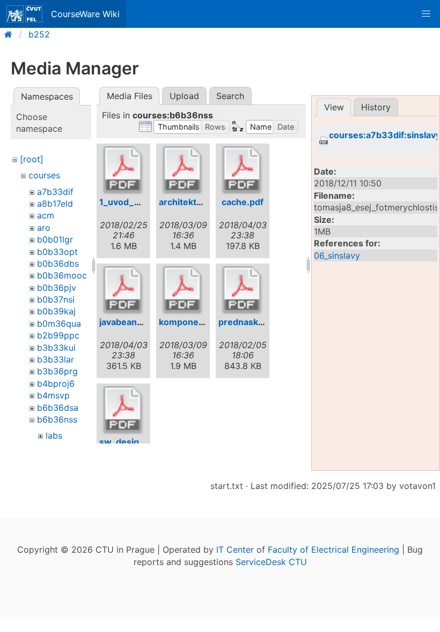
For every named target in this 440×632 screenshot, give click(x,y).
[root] (31, 159)
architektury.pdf (192, 202)
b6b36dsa (57, 407)
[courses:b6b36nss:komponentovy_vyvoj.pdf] (183, 290)
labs (54, 435)
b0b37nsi (56, 299)
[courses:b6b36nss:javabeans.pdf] (123, 290)
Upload (184, 96)
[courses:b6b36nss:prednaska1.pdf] (242, 290)
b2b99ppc (58, 335)
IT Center (235, 549)
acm (45, 215)
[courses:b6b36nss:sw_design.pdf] (123, 410)
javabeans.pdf (128, 322)
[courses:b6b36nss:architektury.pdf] (183, 170)
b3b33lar (55, 359)
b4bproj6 (56, 383)
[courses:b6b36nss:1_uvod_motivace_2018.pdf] (123, 170)
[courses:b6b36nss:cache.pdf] (242, 170)
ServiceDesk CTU (271, 561)
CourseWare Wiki (85, 14)
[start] (11, 34)
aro (43, 227)
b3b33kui (56, 347)
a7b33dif (55, 191)
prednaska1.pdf (250, 322)
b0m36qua (59, 323)
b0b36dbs (58, 263)
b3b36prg (57, 371)
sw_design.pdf (130, 442)
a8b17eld (55, 203)
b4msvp (53, 395)
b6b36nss (57, 419)
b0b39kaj (56, 311)
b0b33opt (57, 251)
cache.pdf (242, 202)
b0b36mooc (62, 275)
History (376, 107)
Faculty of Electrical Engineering (333, 549)
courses (44, 175)
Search (230, 96)
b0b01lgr (55, 239)
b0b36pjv (56, 287)
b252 (39, 34)
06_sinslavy (337, 255)
